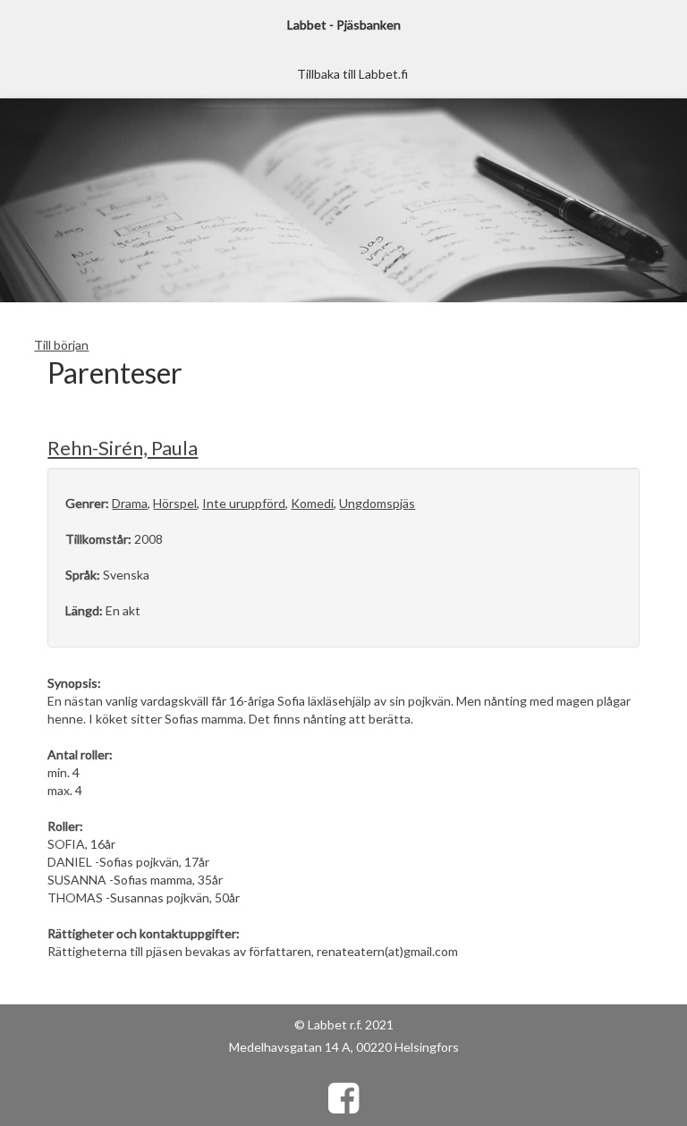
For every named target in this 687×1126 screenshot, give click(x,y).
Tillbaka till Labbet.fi (352, 73)
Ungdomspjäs (377, 503)
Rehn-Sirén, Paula (122, 448)
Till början (61, 344)
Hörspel (175, 503)
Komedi (312, 503)
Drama (130, 503)
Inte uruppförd (243, 503)
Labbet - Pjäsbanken (344, 24)
